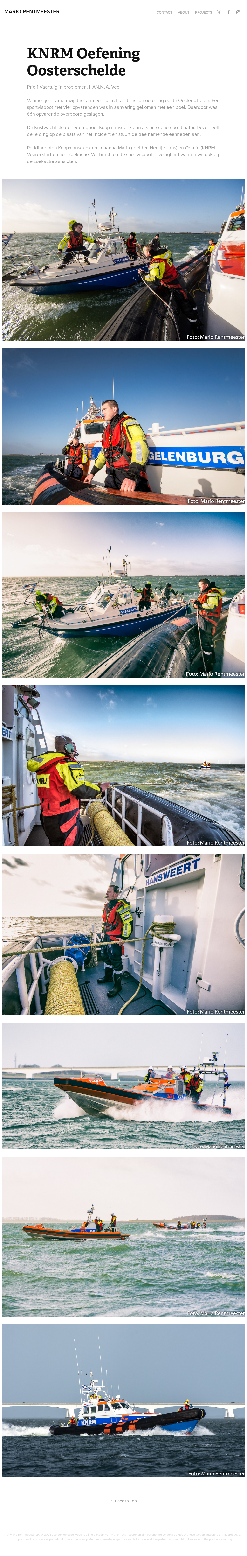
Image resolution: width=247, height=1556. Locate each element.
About (183, 12)
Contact (164, 12)
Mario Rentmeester (32, 11)
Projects (203, 12)
